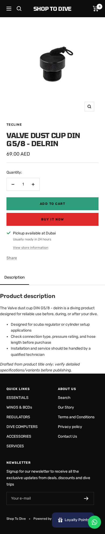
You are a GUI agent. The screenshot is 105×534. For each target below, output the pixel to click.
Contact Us (67, 436)
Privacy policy (70, 426)
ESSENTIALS (17, 397)
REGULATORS (18, 417)
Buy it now (52, 219)
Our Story (66, 407)
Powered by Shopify (48, 519)
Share (11, 258)
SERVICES (15, 446)
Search (64, 397)
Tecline (14, 125)
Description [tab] (14, 277)
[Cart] (96, 8)
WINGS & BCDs (19, 407)
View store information (30, 248)
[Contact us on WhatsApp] (94, 522)
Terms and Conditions (76, 417)
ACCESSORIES (18, 436)
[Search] (19, 8)
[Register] (86, 498)
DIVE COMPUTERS (22, 426)
